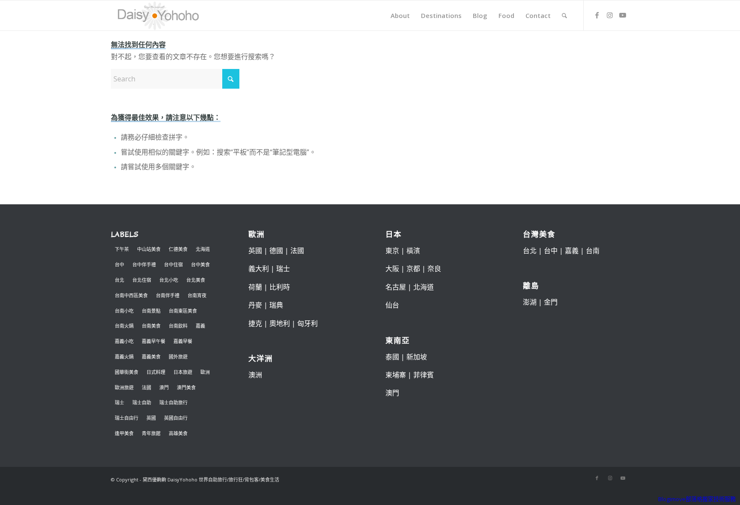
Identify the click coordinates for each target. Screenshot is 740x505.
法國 (146, 387)
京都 (413, 268)
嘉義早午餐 (153, 341)
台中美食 (200, 264)
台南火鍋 (124, 326)
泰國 (392, 357)
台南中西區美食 (131, 295)
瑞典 (276, 305)
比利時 (279, 287)
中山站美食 (149, 249)
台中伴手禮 (144, 264)
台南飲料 (178, 326)
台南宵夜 (197, 295)
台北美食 (195, 280)
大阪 (392, 268)
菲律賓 (423, 374)
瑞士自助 (141, 402)
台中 (119, 264)
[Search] (564, 15)
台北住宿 (141, 280)
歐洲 (205, 372)
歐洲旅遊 (124, 387)
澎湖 (530, 302)
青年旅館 (151, 433)
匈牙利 (307, 323)
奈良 (434, 268)
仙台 (392, 305)
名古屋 (395, 287)
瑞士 (119, 402)
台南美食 (151, 326)
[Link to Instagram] (609, 15)
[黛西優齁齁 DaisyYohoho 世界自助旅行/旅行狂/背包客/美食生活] (157, 15)
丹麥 (255, 305)
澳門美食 (186, 387)
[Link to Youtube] (622, 15)
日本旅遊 (182, 372)
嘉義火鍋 (124, 356)
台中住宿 (173, 264)
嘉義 (200, 326)
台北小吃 (168, 280)
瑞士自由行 (126, 418)
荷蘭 (255, 287)
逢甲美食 (124, 433)
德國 (276, 250)
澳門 (164, 387)
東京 (392, 250)
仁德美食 (178, 249)
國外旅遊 (178, 356)
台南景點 (151, 311)
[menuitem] (400, 15)
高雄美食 (178, 433)
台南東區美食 (183, 311)
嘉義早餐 (182, 341)
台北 (119, 280)
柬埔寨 (395, 374)
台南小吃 (124, 311)
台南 (593, 250)
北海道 (203, 249)
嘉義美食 (151, 356)
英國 (151, 418)
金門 (551, 302)
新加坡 (416, 357)
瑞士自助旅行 (173, 402)
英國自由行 (176, 418)
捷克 (255, 323)
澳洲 (255, 374)
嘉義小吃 (124, 341)
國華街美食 (126, 372)
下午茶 (122, 249)
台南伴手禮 (167, 295)
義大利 (258, 268)
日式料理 (155, 372)
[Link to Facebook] (597, 15)
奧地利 (279, 323)
